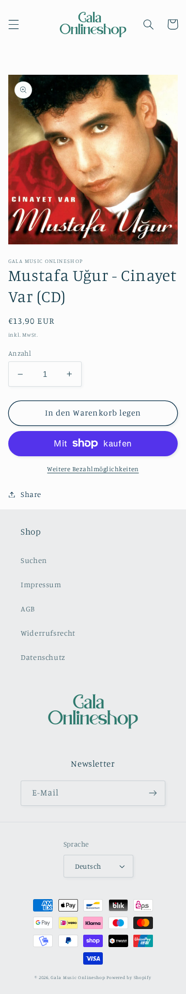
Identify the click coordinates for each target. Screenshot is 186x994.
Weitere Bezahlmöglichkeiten (92, 469)
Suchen (34, 560)
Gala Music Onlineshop (78, 977)
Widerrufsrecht (48, 632)
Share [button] (31, 494)
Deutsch (88, 866)
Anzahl (20, 353)
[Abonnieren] (153, 793)
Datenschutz (43, 657)
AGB (28, 608)
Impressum (41, 584)
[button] (13, 24)
